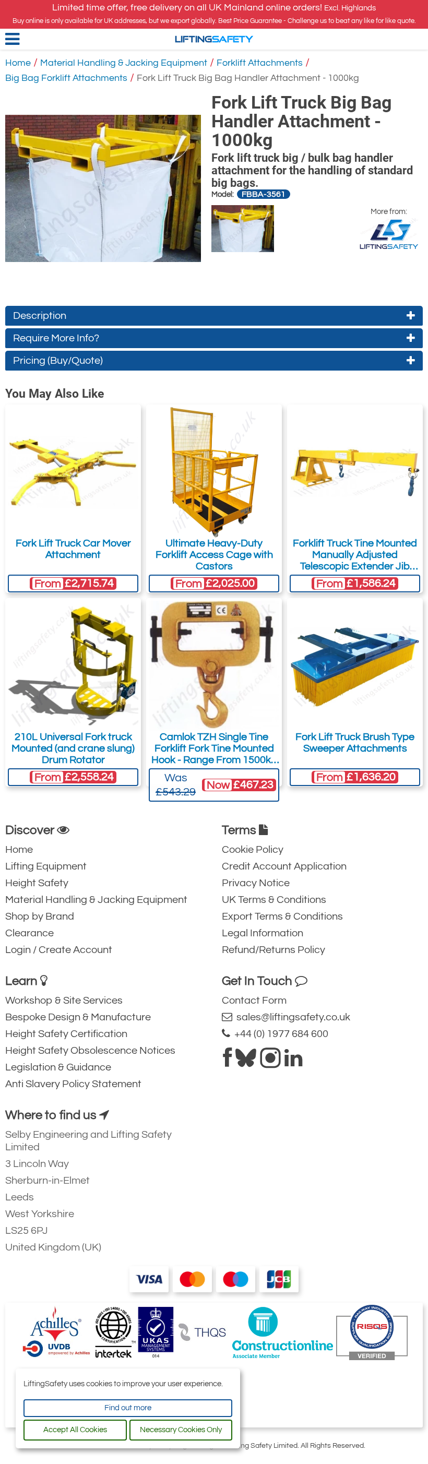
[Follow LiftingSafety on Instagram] (270, 1062)
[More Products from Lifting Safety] (389, 234)
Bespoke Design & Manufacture (78, 1017)
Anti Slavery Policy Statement (73, 1084)
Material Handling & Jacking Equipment (123, 63)
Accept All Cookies (75, 1430)
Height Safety (36, 883)
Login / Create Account (58, 950)
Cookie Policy (252, 849)
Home (18, 63)
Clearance (29, 933)
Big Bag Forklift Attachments (66, 78)
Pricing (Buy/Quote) (58, 360)
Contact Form (254, 1000)
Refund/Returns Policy (273, 950)
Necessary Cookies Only (181, 1430)
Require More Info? (56, 338)
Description (39, 316)
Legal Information (262, 933)
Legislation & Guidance (58, 1067)
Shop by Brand (39, 916)
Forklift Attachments (260, 63)
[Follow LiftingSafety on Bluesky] (245, 1062)
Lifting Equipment (46, 866)
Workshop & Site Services (64, 1000)
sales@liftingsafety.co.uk (291, 1017)
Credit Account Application (284, 866)
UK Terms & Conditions (274, 900)
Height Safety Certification (66, 1034)
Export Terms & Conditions (282, 916)
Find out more (127, 1408)
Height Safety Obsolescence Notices (90, 1050)
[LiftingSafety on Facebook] (227, 1062)
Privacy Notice (256, 883)
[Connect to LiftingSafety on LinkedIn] (293, 1062)
